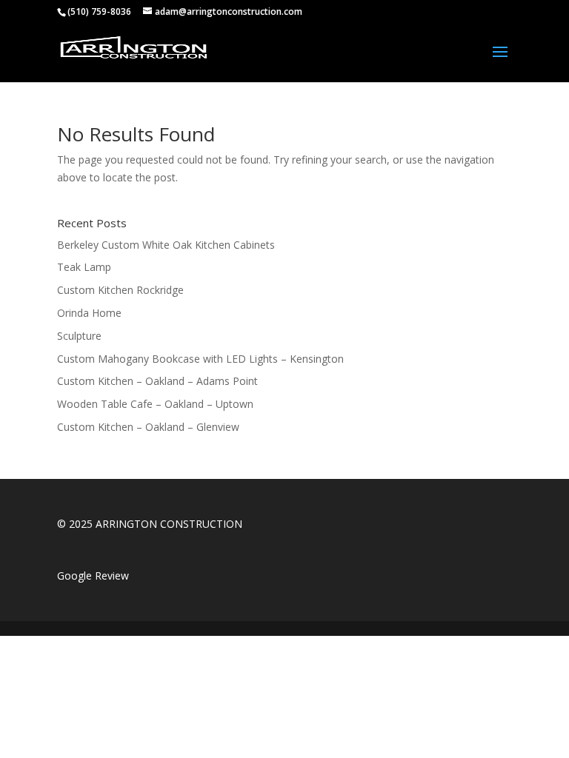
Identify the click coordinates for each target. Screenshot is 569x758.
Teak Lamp (84, 267)
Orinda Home (89, 313)
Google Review (93, 575)
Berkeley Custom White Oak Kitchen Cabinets (166, 245)
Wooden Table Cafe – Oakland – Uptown (155, 404)
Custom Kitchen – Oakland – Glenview (148, 427)
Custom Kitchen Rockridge (120, 290)
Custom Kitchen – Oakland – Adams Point (157, 381)
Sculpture (79, 336)
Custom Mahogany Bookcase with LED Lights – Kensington (200, 359)
